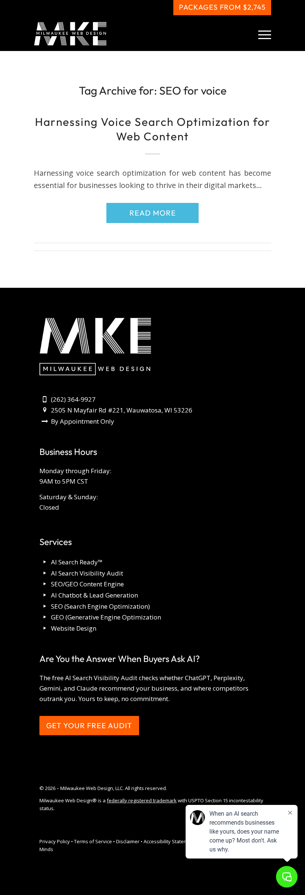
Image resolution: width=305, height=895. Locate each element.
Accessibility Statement (169, 841)
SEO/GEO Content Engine (87, 584)
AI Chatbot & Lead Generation (94, 595)
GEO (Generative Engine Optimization (106, 617)
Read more (152, 212)
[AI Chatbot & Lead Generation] (44, 595)
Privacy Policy (54, 841)
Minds (46, 849)
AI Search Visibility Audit (87, 573)
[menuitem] (261, 34)
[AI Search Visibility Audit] (44, 573)
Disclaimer (127, 841)
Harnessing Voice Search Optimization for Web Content (152, 129)
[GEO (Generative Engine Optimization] (44, 617)
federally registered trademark (142, 800)
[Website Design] (44, 628)
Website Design (73, 628)
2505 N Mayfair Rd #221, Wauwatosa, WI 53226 (121, 410)
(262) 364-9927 (73, 399)
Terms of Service (93, 841)
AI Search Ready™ (77, 562)
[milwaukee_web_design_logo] (70, 34)
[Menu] (261, 34)
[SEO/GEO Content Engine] (44, 584)
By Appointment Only (82, 421)
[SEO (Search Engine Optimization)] (44, 606)
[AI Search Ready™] (44, 562)
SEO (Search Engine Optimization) (100, 606)
